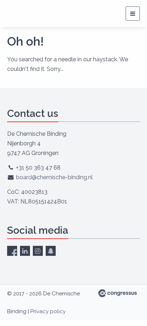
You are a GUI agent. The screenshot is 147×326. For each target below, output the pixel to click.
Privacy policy (48, 311)
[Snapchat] (51, 251)
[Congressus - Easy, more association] (117, 293)
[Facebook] (12, 251)
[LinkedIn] (25, 251)
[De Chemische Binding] (38, 13)
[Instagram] (38, 251)
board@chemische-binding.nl (54, 177)
